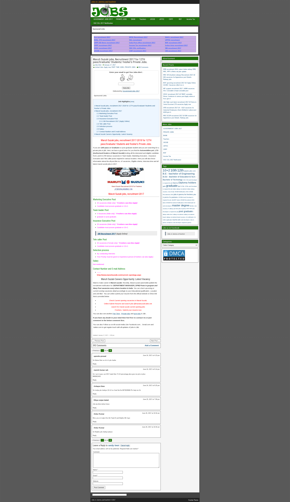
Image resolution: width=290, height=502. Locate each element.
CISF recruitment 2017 (137, 51)
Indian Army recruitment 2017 (176, 45)
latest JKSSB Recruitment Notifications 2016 (175, 202)
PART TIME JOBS (118, 67)
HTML (182, 186)
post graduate (186, 211)
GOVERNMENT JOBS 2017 (103, 19)
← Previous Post (98, 341)
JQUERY (174, 200)
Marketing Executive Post (107, 113)
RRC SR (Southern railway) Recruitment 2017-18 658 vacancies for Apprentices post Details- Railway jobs (179, 77)
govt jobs (137, 314)
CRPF (171, 19)
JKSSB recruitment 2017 (103, 51)
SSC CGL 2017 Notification (103, 23)
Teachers (142, 19)
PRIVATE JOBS (121, 19)
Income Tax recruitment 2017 (140, 45)
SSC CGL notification (137, 48)
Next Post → (155, 341)
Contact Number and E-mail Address (111, 132)
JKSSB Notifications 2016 (182, 191)
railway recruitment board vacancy (175, 217)
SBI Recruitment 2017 (107, 234)
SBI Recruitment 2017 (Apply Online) (114, 121)
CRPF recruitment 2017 (103, 45)
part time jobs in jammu (179, 208)
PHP (187, 208)
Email (95, 475)
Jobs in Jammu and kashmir (103, 1)
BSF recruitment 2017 (173, 43)
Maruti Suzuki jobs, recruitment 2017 (108, 111)
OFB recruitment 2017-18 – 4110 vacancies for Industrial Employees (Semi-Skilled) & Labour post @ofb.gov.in (179, 110)
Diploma (175, 183)
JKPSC (161, 19)
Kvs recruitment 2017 (102, 37)
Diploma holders (187, 182)
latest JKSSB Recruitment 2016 (185, 200)
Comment (96, 452)
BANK (133, 19)
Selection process (104, 126)
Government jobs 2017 (131, 91)
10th (173, 170)
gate (164, 186)
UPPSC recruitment (172, 40)
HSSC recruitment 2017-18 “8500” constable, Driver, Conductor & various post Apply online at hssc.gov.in (179, 96)
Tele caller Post (104, 124)
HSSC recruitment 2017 (103, 48)
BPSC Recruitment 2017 (138, 37)
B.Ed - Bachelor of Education (176, 177)
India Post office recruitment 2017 (142, 43)
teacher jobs (177, 220)
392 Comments (143, 67)
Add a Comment (152, 345)
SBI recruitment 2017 (173, 48)
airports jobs (188, 171)
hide (132, 101)
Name (95, 470)
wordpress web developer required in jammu (179, 222)
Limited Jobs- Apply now (103, 67)
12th (180, 170)
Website (95, 481)
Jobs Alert (98, 65)
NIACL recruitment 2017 (174, 37)
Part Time (116, 314)
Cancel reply (125, 445)
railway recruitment (178, 214)
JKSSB (152, 19)
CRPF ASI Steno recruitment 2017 (107, 43)
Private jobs (125, 314)
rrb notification (190, 217)
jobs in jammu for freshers (183, 194)
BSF (180, 19)
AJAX (194, 171)
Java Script (171, 191)
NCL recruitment (135, 40)
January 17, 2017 (110, 65)
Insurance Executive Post (107, 119)
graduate (171, 185)
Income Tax (191, 19)
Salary (100, 129)
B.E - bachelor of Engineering (179, 173)
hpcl (179, 186)
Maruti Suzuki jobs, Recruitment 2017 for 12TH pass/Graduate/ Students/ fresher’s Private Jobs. (120, 61)
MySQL (192, 206)
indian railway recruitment (180, 189)
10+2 (166, 170)
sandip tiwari (113, 445)
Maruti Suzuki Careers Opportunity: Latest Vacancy (113, 134)
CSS (184, 180)
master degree (180, 205)
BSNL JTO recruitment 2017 (104, 40)
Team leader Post (104, 116)
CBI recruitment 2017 (173, 51)
